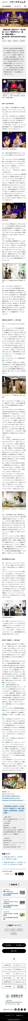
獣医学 (9, 41)
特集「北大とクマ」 (8, 891)
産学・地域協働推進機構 (20, 986)
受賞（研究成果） (8, 978)
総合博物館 (8, 895)
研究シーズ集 (20, 978)
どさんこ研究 (6, 893)
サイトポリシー (8, 1015)
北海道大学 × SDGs (20, 982)
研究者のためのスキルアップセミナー (8, 982)
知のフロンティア (20, 973)
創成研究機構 (8, 986)
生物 (14, 893)
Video (4, 41)
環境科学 (16, 41)
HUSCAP (8, 973)
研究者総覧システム (20, 969)
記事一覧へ (14, 951)
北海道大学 (19, 1015)
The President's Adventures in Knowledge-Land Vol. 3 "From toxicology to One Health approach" (13, 798)
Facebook (20, 874)
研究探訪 (22, 41)
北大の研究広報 (6, 6)
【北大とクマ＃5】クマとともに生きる (10, 902)
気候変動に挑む (7, 965)
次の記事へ (19, 945)
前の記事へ (9, 945)
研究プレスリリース (20, 965)
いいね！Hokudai (8, 969)
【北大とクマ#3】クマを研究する (10, 914)
